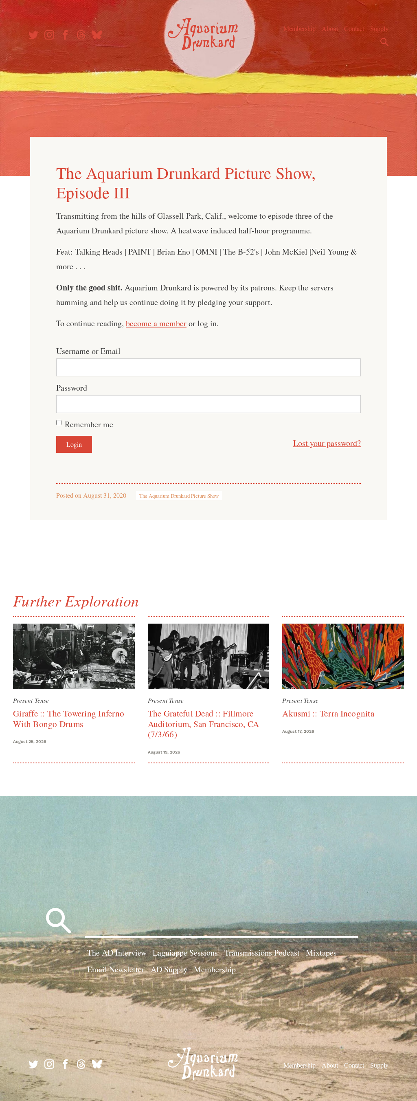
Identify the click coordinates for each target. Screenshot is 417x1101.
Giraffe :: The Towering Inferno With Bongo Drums (68, 718)
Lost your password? (327, 442)
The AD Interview (117, 952)
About (330, 28)
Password (71, 387)
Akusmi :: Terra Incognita (328, 713)
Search (384, 42)
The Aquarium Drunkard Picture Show (179, 495)
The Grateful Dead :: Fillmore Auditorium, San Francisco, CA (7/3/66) (203, 724)
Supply (379, 28)
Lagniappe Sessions (185, 952)
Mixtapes (321, 952)
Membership (299, 28)
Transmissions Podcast (262, 952)
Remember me (89, 424)
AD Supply (169, 969)
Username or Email (88, 350)
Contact (354, 28)
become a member (156, 323)
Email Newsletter (116, 969)
